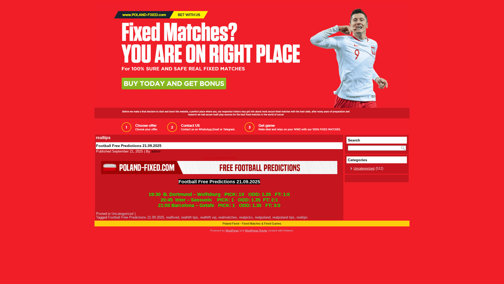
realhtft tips (189, 217)
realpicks (246, 217)
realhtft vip (208, 217)
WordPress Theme (256, 230)
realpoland (262, 217)
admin (155, 151)
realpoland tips (283, 217)
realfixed (172, 217)
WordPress (232, 230)
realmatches (227, 217)
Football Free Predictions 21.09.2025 (128, 146)
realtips (302, 217)
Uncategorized (122, 214)
